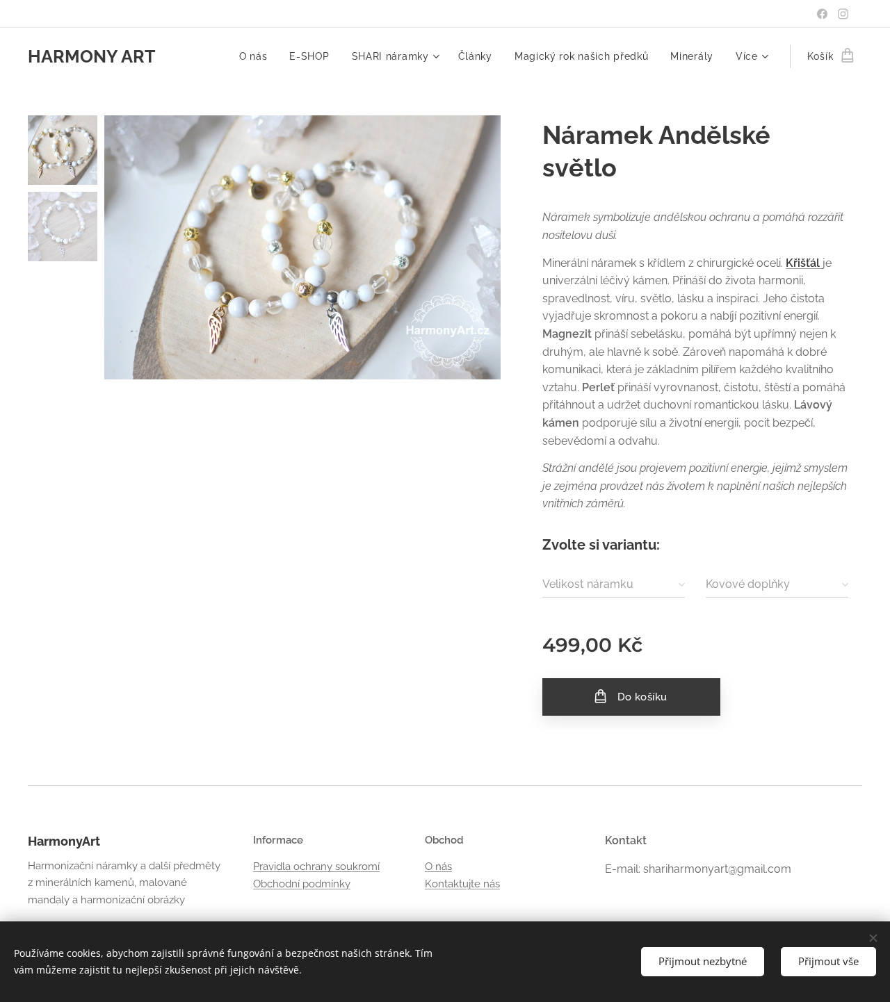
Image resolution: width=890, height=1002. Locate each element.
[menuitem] (257, 56)
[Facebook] (822, 14)
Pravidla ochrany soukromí (316, 866)
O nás (438, 866)
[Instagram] (843, 14)
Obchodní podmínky (301, 884)
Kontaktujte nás (462, 884)
